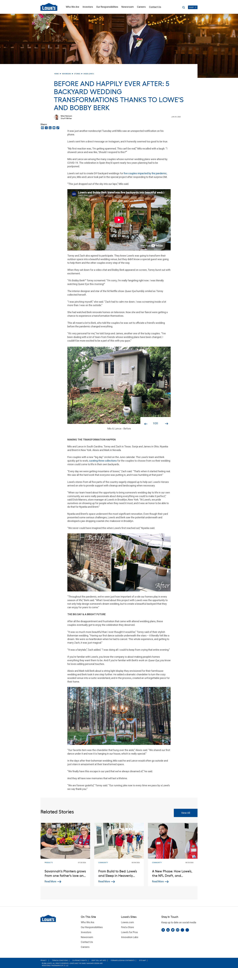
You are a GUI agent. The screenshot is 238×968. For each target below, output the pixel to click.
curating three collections (103, 460)
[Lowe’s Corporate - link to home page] (48, 7)
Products (49, 863)
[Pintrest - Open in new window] (182, 930)
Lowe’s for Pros (129, 932)
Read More (50, 881)
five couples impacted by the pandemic (145, 173)
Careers (141, 6)
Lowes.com (127, 922)
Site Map (142, 960)
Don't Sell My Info (98, 960)
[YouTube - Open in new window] (187, 930)
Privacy (43, 960)
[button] (144, 421)
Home (56, 74)
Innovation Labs (129, 937)
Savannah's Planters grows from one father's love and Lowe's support (65, 873)
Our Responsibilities (107, 6)
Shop (191, 7)
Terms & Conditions (60, 960)
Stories (77, 74)
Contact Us (155, 7)
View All (185, 812)
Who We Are (72, 6)
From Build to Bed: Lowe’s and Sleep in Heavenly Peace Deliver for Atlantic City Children (117, 873)
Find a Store (127, 927)
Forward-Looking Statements (122, 960)
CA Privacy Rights (79, 960)
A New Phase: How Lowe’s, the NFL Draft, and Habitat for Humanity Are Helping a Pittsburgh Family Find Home (172, 873)
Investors (88, 6)
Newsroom (127, 6)
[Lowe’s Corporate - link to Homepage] (58, 918)
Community (103, 863)
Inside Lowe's (88, 74)
